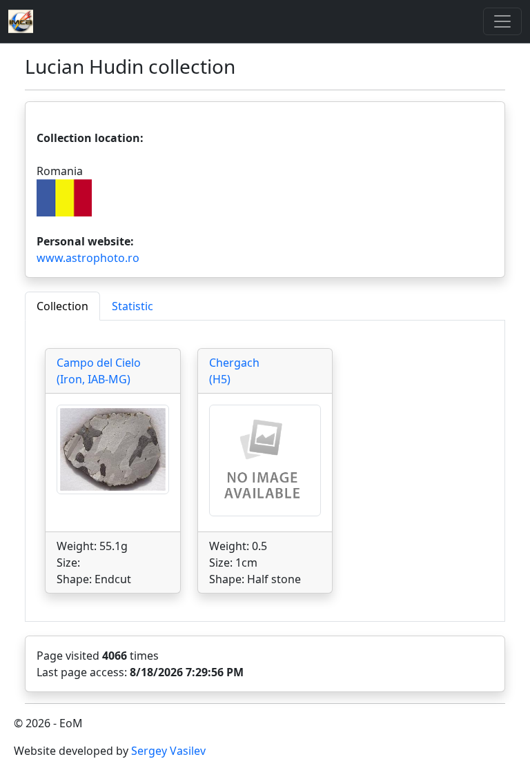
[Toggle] (502, 21)
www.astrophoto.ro (88, 257)
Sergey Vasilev (168, 750)
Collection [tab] (62, 306)
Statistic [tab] (132, 306)
